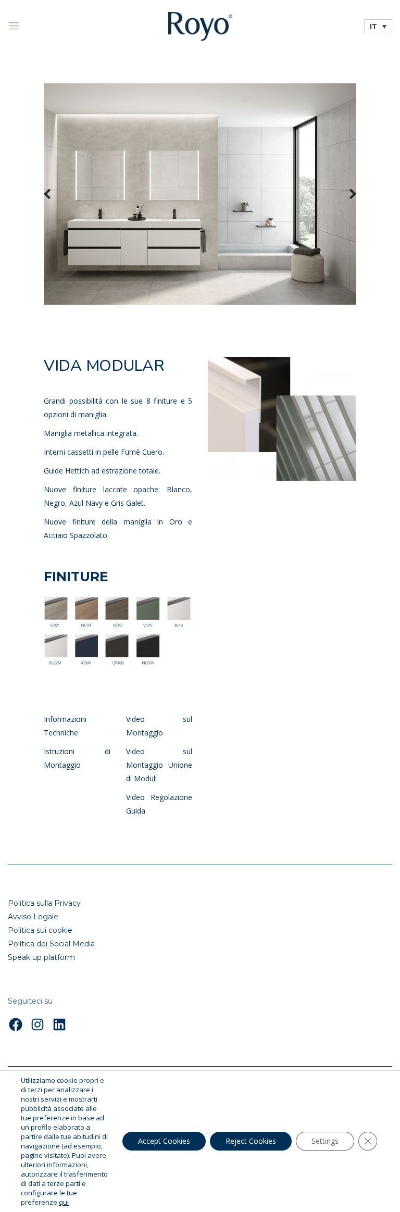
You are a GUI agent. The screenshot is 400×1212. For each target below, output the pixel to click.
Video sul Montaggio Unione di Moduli (159, 764)
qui (64, 1202)
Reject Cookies (251, 1141)
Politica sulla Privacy (44, 903)
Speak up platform (41, 957)
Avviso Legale (33, 916)
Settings (325, 1141)
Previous (54, 193)
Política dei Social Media (51, 943)
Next (345, 193)
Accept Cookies (164, 1141)
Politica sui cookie (40, 930)
